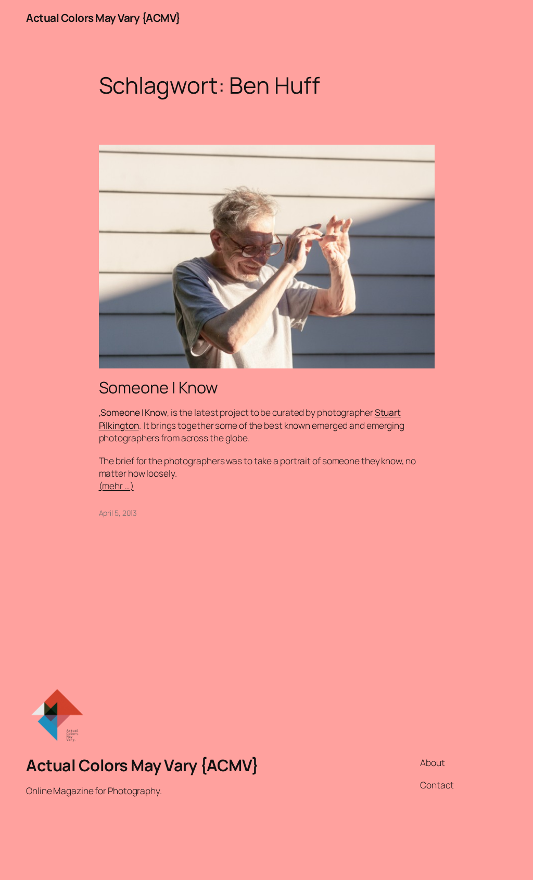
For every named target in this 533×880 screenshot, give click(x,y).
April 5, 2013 (118, 513)
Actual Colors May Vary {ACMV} (103, 17)
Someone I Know (159, 387)
